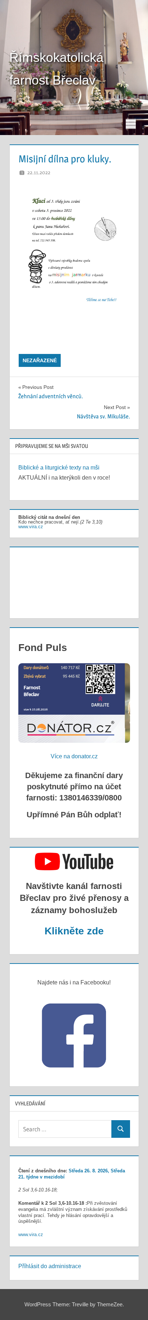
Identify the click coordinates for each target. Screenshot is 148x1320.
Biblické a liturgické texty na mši (59, 467)
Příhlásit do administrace (49, 1266)
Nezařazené (40, 360)
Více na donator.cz (74, 756)
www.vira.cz (30, 526)
